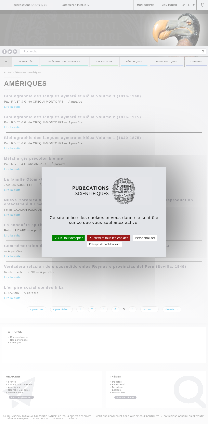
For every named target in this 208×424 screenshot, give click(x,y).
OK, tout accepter (70, 238)
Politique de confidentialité (104, 244)
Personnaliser (145, 238)
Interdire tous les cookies (110, 238)
